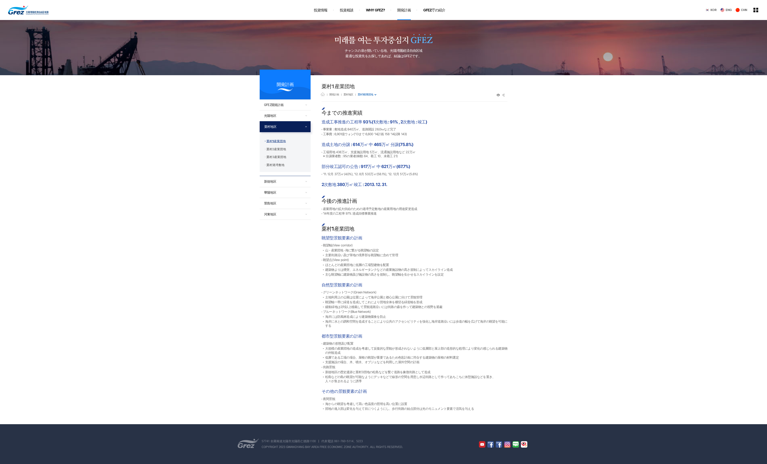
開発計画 (334, 94)
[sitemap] (759, 10)
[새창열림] (482, 444)
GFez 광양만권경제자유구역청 (28, 10)
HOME (323, 94)
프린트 (498, 95)
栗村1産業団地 (365, 94)
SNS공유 (503, 95)
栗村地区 (348, 94)
